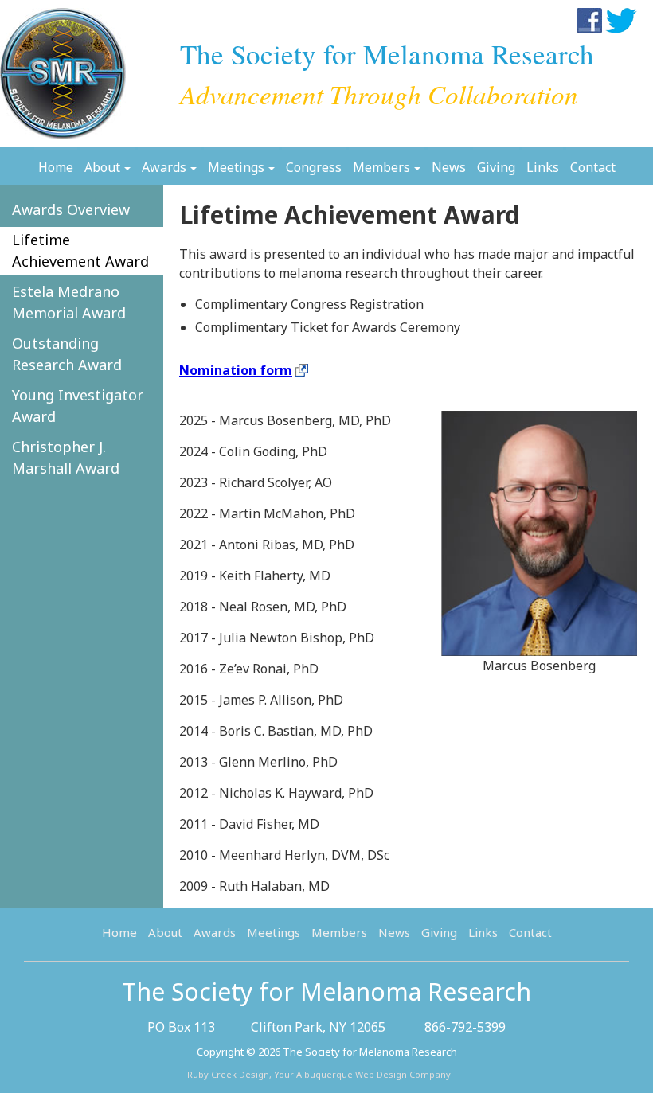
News (449, 167)
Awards (164, 167)
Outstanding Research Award (67, 354)
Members (381, 167)
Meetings (236, 167)
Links (542, 167)
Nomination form (235, 370)
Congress (314, 167)
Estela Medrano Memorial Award (69, 302)
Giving (496, 167)
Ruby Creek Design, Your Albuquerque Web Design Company (319, 1074)
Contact (593, 167)
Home (55, 167)
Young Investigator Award (77, 405)
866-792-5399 (465, 1027)
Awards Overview (71, 209)
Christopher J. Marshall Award (65, 457)
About (102, 167)
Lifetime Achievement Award (80, 250)
